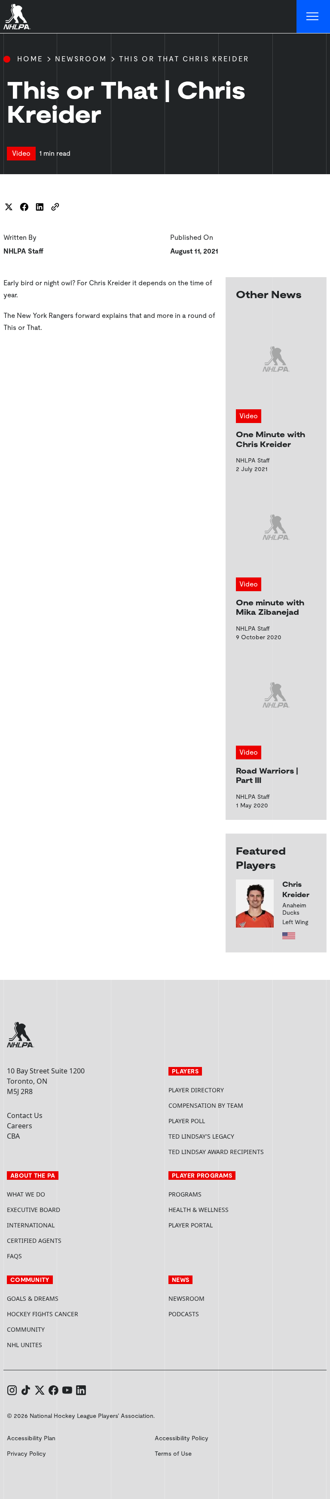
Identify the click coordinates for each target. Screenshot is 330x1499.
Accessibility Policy (181, 1438)
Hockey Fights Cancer (42, 1314)
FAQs (14, 1256)
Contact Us (25, 1115)
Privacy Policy (26, 1453)
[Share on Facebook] (24, 207)
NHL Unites (57, 1345)
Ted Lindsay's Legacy (201, 1136)
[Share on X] (8, 207)
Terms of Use (173, 1453)
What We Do (26, 1194)
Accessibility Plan (31, 1438)
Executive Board (33, 1210)
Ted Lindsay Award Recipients (216, 1152)
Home (30, 59)
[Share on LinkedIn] (39, 207)
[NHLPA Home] (17, 16)
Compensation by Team (205, 1105)
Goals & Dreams (32, 1298)
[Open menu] (313, 17)
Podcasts (183, 1314)
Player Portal (223, 1225)
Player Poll (186, 1121)
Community (26, 1329)
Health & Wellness (198, 1210)
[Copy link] (55, 207)
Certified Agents (34, 1240)
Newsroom (81, 59)
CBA (13, 1136)
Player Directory (196, 1090)
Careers (19, 1125)
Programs (185, 1194)
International (31, 1225)
